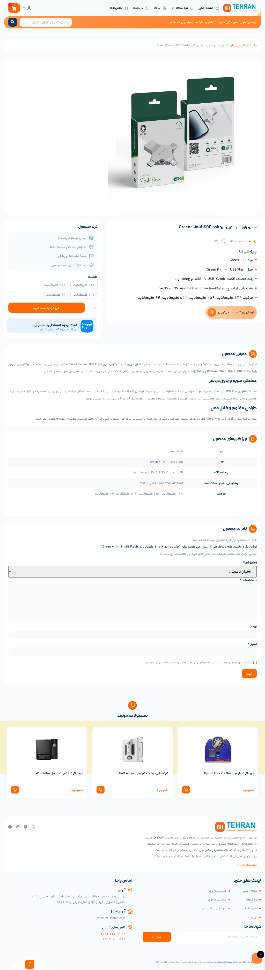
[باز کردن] (24, 8)
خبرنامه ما (252, 927)
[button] (186, 790)
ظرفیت (93, 277)
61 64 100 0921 (112, 934)
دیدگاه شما (248, 580)
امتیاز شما (250, 562)
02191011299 (113, 939)
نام (254, 626)
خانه (254, 45)
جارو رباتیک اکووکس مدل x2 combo (59, 773)
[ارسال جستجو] (12, 22)
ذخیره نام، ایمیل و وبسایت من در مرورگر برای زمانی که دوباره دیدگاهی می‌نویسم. (198, 662)
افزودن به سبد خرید (46, 308)
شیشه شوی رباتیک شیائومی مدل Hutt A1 (143, 773)
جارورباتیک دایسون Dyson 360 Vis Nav (229, 773)
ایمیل (252, 644)
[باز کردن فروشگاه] (172, 8)
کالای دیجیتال (239, 45)
